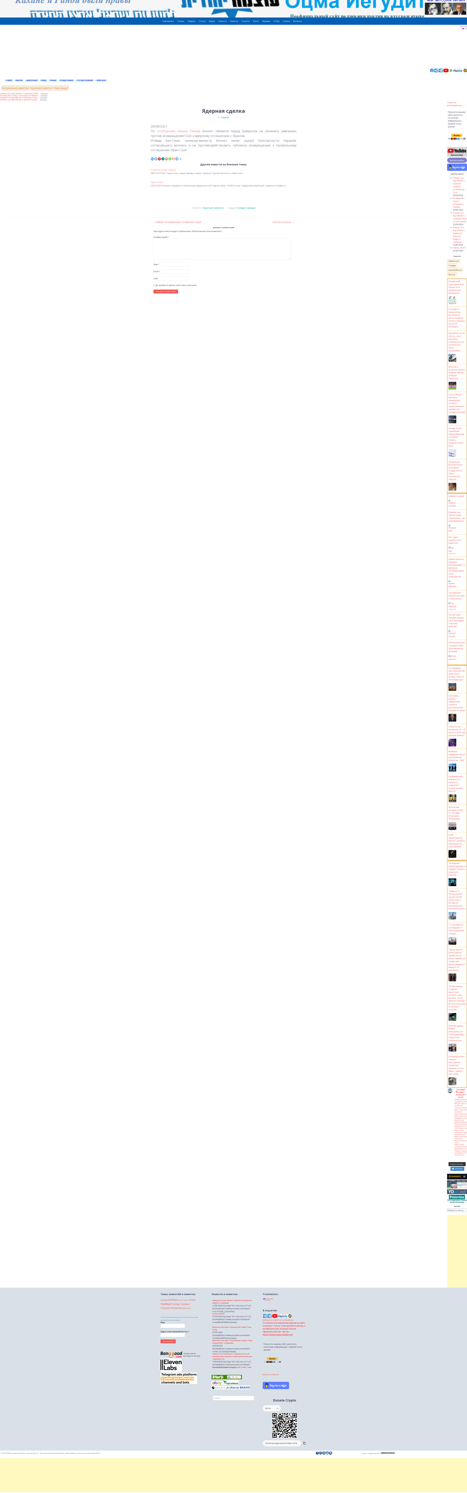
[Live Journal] (180, 158)
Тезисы (180, 21)
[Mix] (166, 158)
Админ (225, 117)
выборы (19, 80)
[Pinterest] (159, 158)
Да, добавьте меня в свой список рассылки (176, 285)
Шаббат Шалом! (456, 496)
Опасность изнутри (283, 222)
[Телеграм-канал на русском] (441, 71)
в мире (9, 80)
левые (43, 80)
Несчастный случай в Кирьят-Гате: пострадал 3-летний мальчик (457, 620)
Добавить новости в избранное (278, 1320)
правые (53, 80)
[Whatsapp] (169, 158)
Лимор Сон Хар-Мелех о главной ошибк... (19, 93)
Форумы (266, 21)
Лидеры (191, 21)
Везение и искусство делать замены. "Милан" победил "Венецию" (457, 372)
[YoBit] (457, 1193)
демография (32, 80)
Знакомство (168, 21)
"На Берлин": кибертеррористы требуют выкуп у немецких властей (457, 869)
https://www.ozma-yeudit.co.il (278, 1334)
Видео (212, 21)
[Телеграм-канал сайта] (436, 71)
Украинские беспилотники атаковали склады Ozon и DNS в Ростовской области (455, 471)
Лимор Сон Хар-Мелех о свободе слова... (19, 97)
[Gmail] (173, 158)
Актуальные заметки (15, 88)
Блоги (256, 21)
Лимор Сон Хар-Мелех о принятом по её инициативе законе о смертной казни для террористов (232, 1329)
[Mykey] (290, 1317)
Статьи (202, 21)
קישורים (276, 21)
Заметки (234, 21)
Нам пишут (61, 88)
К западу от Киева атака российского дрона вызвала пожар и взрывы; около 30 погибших (457, 318)
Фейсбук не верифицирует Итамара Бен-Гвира (177, 222)
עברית (267, 1300)
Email (156, 271)
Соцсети (246, 21)
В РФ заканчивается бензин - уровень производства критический (457, 841)
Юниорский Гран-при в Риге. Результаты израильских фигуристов (456, 287)
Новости (222, 21)
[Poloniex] (457, 1202)
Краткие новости (41, 88)
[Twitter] (155, 158)
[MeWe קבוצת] (458, 71)
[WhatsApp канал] (451, 71)
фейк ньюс (101, 80)
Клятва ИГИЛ (459, 247)
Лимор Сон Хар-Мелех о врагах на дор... (19, 99)
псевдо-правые (66, 80)
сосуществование (85, 80)
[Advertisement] (233, 48)
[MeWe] (162, 158)
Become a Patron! (271, 1374)
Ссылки (286, 21)
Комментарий (161, 237)
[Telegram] (177, 158)
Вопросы (297, 21)
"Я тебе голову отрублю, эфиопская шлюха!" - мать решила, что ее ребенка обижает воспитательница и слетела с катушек (457, 998)
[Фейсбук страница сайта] (432, 71)
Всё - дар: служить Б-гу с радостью (455, 540)
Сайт (155, 278)
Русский (269, 1298)
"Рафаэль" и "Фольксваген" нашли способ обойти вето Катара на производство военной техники (457, 900)
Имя (156, 264)
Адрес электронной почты (175, 1331)
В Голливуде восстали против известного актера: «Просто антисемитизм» (457, 674)
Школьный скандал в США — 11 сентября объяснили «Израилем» (457, 813)
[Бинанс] (457, 1178)
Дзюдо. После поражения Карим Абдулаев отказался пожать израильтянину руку (456, 437)
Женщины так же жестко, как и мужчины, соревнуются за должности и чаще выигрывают (457, 342)
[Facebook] (152, 158)
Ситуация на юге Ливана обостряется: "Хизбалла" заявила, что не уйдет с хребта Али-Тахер (457, 1065)
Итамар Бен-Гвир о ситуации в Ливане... (19, 95)
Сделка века (157, 182)
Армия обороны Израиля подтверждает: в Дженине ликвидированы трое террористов (457, 568)
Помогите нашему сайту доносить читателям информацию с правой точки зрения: (282, 1347)
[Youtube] (446, 71)
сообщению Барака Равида (178, 131)
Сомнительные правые (163, 169)
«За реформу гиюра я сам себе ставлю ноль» (457, 595)
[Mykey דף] (465, 71)
